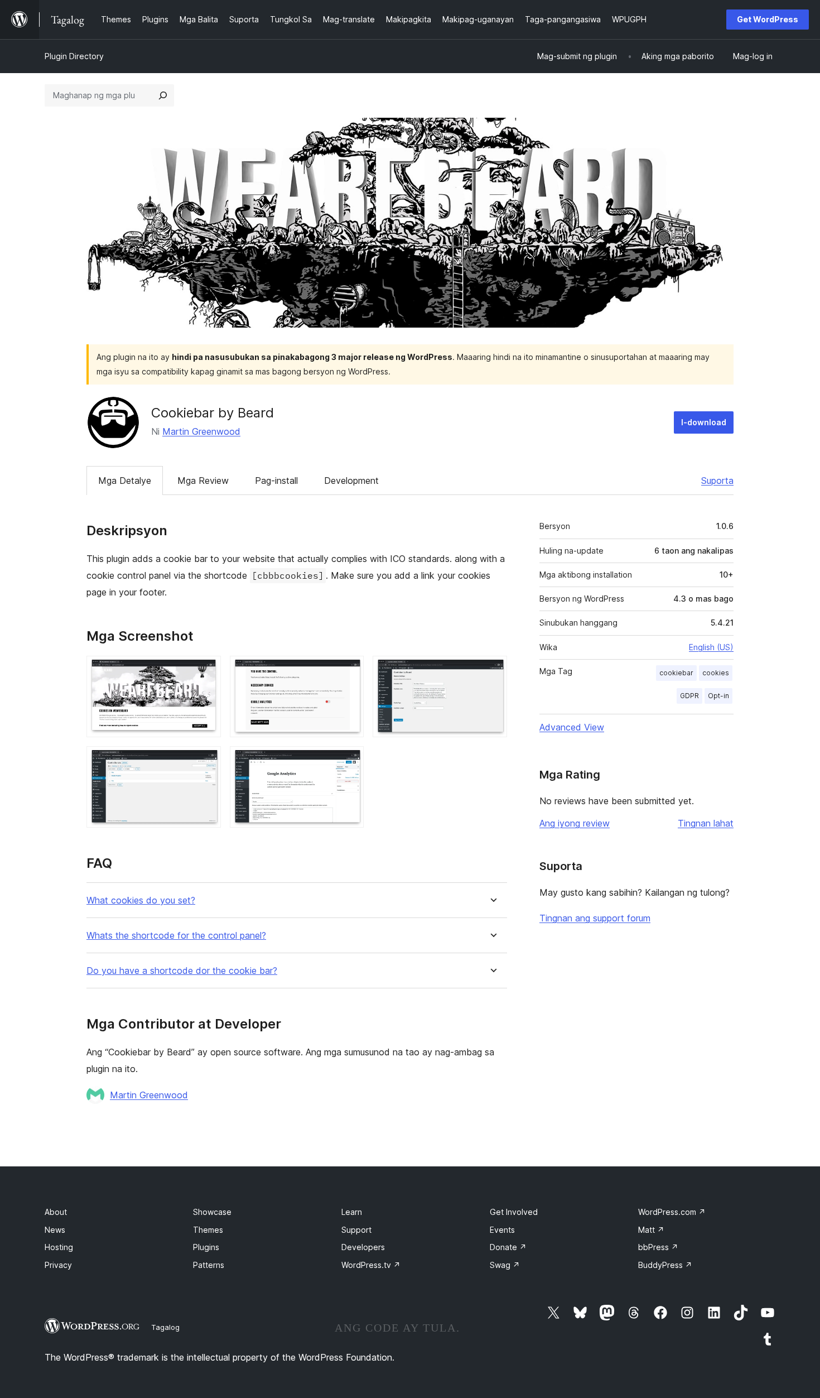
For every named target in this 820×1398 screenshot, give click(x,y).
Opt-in (718, 695)
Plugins (206, 1247)
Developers (363, 1247)
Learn (351, 1212)
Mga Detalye (124, 480)
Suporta (717, 480)
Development (351, 480)
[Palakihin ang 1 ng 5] (205, 670)
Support (356, 1229)
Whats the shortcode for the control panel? (176, 935)
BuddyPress (665, 1265)
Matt (651, 1229)
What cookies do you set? (140, 900)
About (56, 1212)
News (55, 1229)
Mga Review (203, 480)
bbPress (658, 1247)
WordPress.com (672, 1212)
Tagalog (165, 1327)
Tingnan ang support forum (594, 918)
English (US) (711, 647)
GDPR (689, 695)
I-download (703, 422)
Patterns (208, 1265)
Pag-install (276, 480)
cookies (715, 673)
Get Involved (514, 1212)
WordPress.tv (371, 1265)
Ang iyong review (574, 823)
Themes (208, 1229)
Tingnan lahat (706, 823)
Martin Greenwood (201, 431)
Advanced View (571, 727)
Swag (505, 1265)
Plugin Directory (74, 56)
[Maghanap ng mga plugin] (163, 95)
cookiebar (676, 673)
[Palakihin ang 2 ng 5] (348, 670)
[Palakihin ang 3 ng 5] (492, 670)
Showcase (212, 1212)
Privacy (58, 1265)
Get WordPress (767, 19)
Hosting (59, 1247)
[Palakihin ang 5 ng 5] (348, 761)
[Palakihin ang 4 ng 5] (205, 761)
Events (502, 1229)
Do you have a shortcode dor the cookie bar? (181, 970)
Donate (508, 1247)
